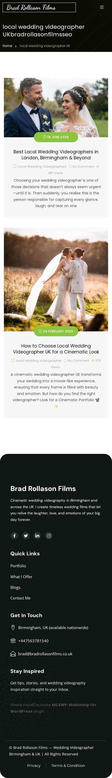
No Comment (83, 166)
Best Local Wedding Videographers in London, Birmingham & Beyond (56, 155)
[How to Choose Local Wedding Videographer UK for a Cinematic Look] (56, 230)
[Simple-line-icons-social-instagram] (49, 536)
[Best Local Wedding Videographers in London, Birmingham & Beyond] (56, 81)
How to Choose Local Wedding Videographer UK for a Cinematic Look (56, 349)
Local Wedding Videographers (42, 166)
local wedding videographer (38, 360)
